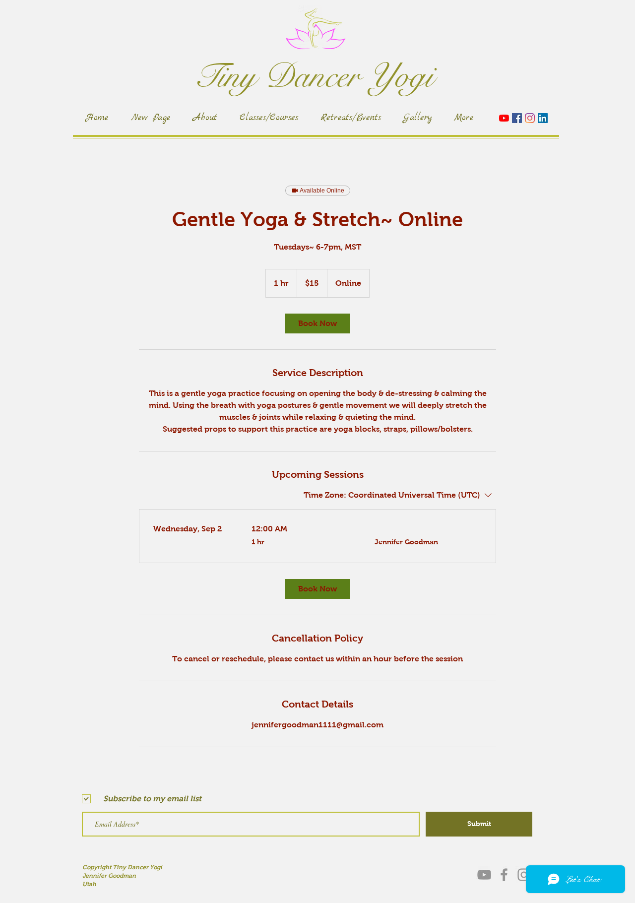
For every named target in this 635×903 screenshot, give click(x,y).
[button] (530, 98)
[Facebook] (517, 118)
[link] (317, 323)
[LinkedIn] (543, 118)
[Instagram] (530, 118)
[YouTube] (504, 118)
